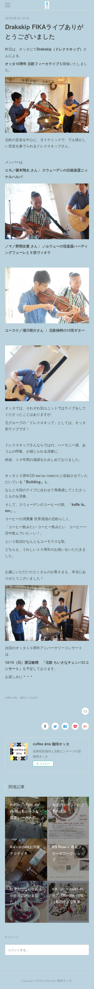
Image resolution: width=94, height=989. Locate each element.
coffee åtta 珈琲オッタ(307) (21, 697)
